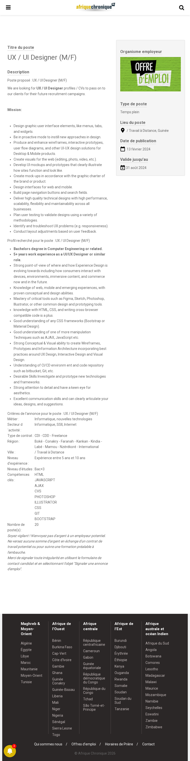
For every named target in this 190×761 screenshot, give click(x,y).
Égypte (26, 650)
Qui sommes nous (48, 744)
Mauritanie (29, 669)
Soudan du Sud (123, 701)
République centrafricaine (94, 643)
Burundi (121, 641)
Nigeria (57, 715)
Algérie (26, 643)
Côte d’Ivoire (61, 660)
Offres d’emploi (83, 744)
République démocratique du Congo (94, 678)
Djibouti (120, 647)
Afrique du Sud (157, 643)
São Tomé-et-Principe (94, 707)
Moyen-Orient (31, 675)
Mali (55, 703)
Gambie (58, 666)
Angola (151, 650)
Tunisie (26, 682)
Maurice (151, 688)
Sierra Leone (62, 728)
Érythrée (121, 653)
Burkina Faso (62, 647)
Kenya (119, 666)
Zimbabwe (153, 727)
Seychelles (153, 708)
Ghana (57, 673)
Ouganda (122, 673)
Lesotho (151, 669)
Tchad (88, 699)
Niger (56, 709)
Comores (152, 663)
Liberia (57, 696)
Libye (25, 656)
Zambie (151, 721)
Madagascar (155, 675)
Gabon (88, 657)
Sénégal (58, 722)
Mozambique (155, 695)
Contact (148, 744)
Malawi (151, 682)
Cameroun (91, 651)
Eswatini (152, 714)
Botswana (153, 656)
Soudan (121, 692)
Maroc (26, 663)
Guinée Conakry (58, 681)
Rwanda (121, 679)
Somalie (121, 686)
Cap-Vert (59, 653)
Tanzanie (122, 709)
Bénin (56, 641)
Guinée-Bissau (63, 690)
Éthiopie (121, 660)
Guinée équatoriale (92, 666)
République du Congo (94, 691)
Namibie (151, 701)
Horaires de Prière (119, 744)
